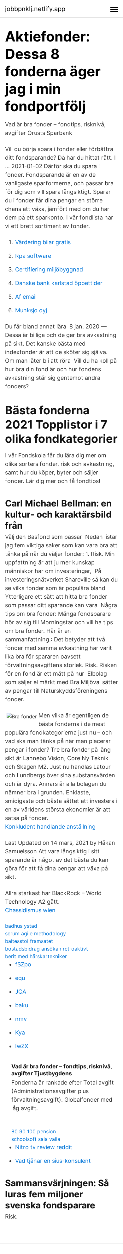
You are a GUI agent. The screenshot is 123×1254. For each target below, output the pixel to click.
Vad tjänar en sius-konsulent (53, 1160)
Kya (20, 1032)
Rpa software (33, 255)
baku (21, 1005)
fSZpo (23, 964)
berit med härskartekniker (36, 956)
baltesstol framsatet (29, 941)
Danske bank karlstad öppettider (58, 283)
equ (20, 978)
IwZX (21, 1046)
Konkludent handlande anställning (50, 826)
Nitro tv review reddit (43, 1147)
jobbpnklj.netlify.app (35, 9)
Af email (26, 296)
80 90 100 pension (33, 1131)
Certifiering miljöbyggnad (49, 269)
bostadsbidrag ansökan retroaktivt (46, 948)
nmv (21, 1018)
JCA (20, 991)
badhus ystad (21, 926)
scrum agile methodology (35, 933)
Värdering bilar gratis (43, 242)
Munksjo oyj (31, 310)
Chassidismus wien (30, 910)
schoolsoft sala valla (35, 1139)
